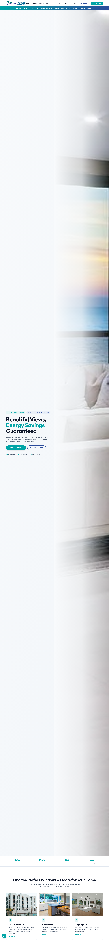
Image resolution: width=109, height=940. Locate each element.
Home (27, 3)
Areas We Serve (43, 3)
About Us (59, 3)
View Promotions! (86, 8)
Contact (75, 3)
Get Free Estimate (15, 448)
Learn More (12, 936)
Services (34, 3)
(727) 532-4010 (38, 448)
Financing (67, 3)
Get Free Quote (97, 3)
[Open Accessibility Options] (4, 936)
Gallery (53, 3)
